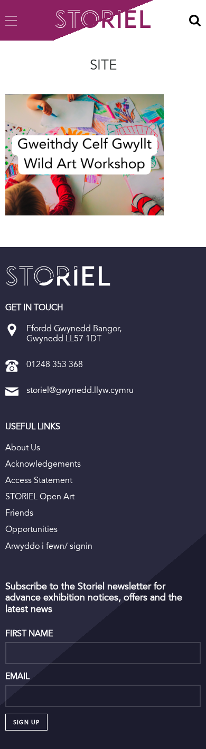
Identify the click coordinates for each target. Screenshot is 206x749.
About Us (22, 447)
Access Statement (38, 480)
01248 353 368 (54, 364)
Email (17, 676)
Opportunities (31, 529)
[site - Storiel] (58, 276)
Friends (19, 513)
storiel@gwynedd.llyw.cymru (80, 390)
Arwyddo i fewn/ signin (48, 546)
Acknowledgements (43, 464)
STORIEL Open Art (39, 496)
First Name (29, 633)
